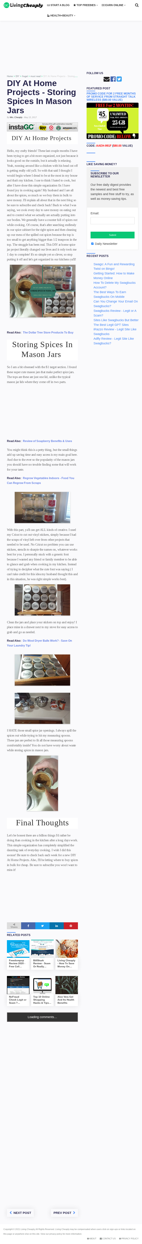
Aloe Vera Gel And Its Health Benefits (65, 1000)
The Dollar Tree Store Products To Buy (48, 332)
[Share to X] (42, 925)
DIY (17, 76)
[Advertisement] (71, 42)
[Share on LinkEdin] (57, 925)
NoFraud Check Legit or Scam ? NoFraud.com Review (17, 1000)
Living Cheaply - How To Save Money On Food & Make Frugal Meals (66, 963)
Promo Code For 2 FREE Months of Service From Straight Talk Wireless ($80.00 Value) (111, 96)
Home (10, 76)
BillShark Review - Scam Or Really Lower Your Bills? (41, 963)
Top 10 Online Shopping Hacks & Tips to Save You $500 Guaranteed (41, 1000)
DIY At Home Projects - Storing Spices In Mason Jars (41, 97)
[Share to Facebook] (28, 925)
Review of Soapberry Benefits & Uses (47, 441)
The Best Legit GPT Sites (111, 325)
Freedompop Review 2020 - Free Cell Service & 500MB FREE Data (17, 963)
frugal (25, 76)
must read (35, 76)
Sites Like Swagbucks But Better (116, 320)
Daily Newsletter (105, 244)
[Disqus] (42, 1065)
